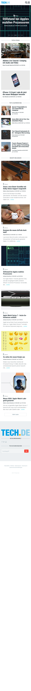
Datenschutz (18, 465)
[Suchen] (26, 2)
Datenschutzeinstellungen (15, 467)
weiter (12, 199)
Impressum (24, 465)
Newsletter (7, 465)
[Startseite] (5, 2)
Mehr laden (15, 414)
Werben (12, 465)
